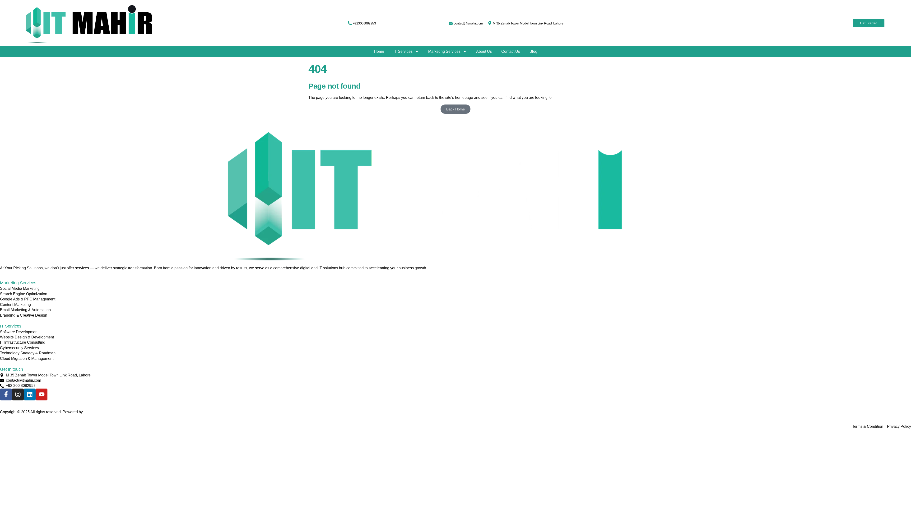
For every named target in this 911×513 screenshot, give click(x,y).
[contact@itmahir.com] (451, 23)
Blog (533, 51)
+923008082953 (364, 23)
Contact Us (510, 51)
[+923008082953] (350, 23)
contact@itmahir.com (468, 23)
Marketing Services (444, 51)
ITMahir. (90, 412)
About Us (484, 51)
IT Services (403, 51)
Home (379, 51)
